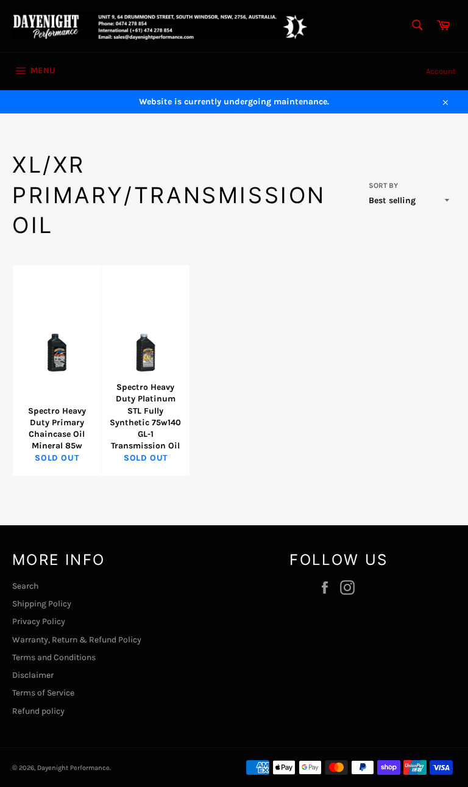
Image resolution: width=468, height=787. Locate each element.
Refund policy (38, 711)
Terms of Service (43, 693)
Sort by (383, 185)
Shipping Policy (41, 603)
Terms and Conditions (54, 657)
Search (25, 586)
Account (441, 71)
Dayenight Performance (73, 768)
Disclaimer (33, 675)
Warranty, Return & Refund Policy (76, 639)
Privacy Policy (38, 621)
